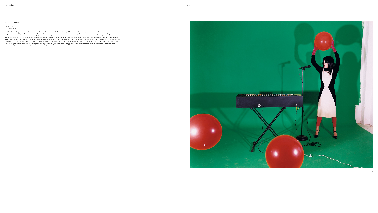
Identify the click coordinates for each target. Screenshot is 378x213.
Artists (189, 5)
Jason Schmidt (10, 5)
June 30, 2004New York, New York (11, 27)
